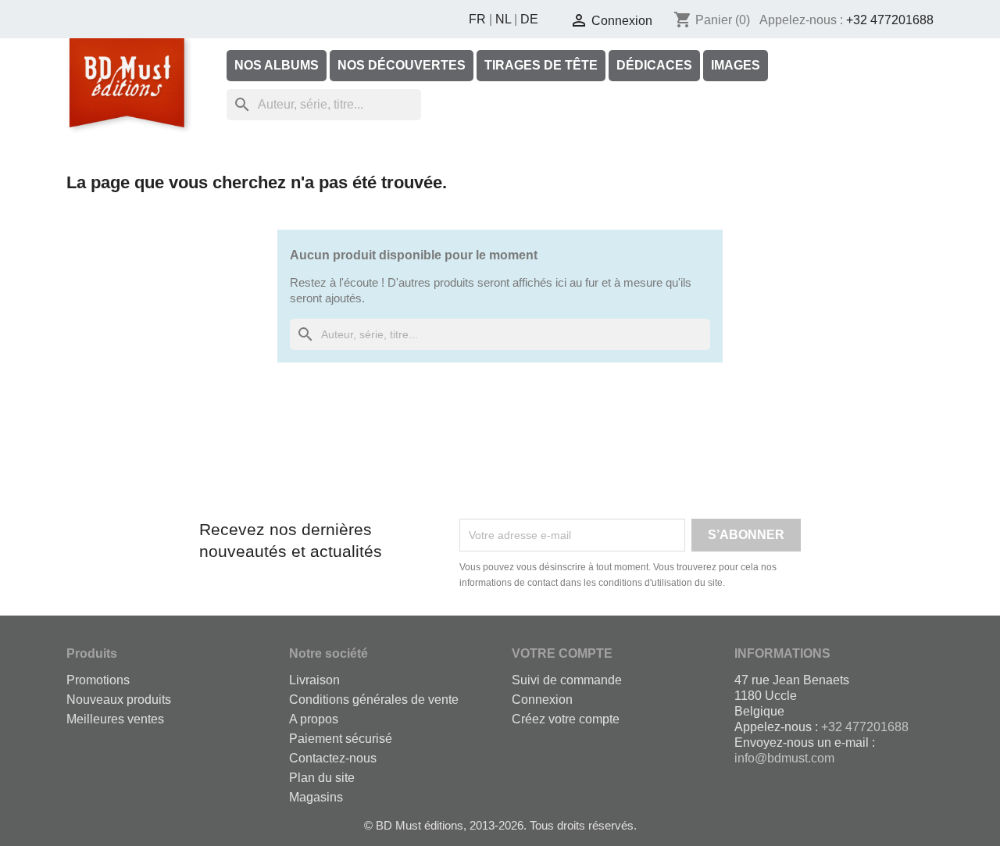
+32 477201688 (890, 20)
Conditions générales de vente (374, 699)
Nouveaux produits (118, 699)
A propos (313, 719)
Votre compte (562, 653)
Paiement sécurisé (340, 738)
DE (529, 19)
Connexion (542, 699)
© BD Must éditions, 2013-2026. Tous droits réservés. (500, 825)
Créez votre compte (566, 719)
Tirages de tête (541, 65)
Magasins (316, 797)
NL (503, 19)
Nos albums (276, 65)
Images (735, 65)
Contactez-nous (333, 758)
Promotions (98, 680)
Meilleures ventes (115, 719)
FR (477, 19)
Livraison (314, 680)
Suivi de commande (567, 680)
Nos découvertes (402, 65)
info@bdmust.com (784, 758)
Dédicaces (654, 65)
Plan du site (322, 777)
